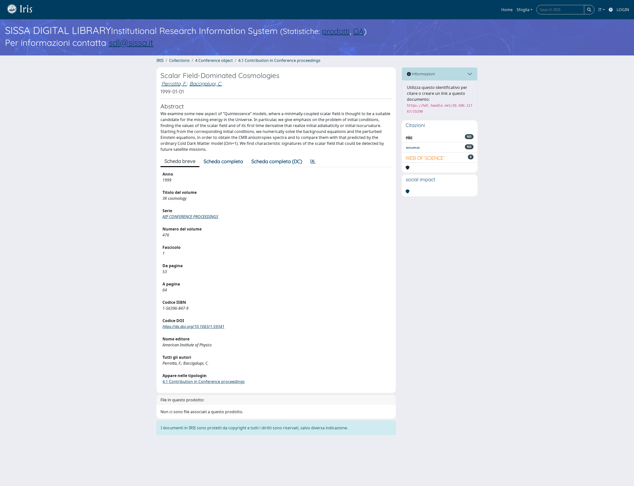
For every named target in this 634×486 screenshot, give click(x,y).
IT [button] (600, 9)
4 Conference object (214, 60)
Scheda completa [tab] (223, 161)
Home (507, 9)
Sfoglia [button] (523, 9)
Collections (179, 60)
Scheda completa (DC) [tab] (276, 161)
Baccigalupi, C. (205, 83)
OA (358, 31)
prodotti (336, 31)
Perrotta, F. (173, 83)
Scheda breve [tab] (179, 161)
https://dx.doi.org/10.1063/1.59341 (193, 326)
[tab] (313, 161)
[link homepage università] (23, 9)
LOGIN (623, 9)
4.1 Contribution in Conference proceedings (279, 60)
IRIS (160, 60)
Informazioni (423, 73)
